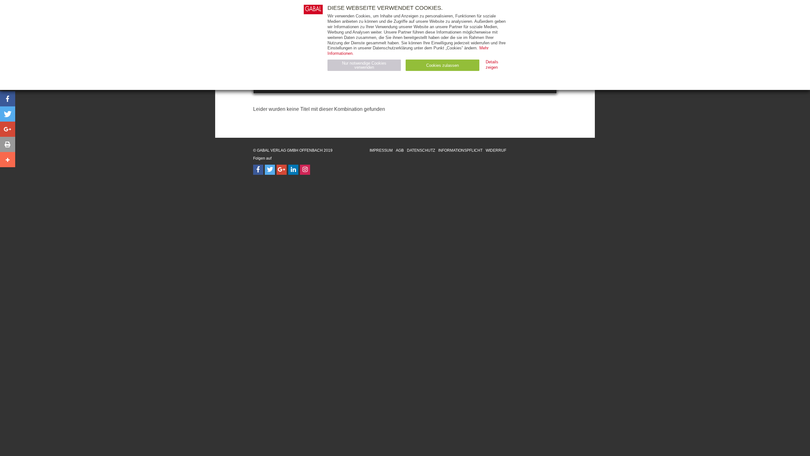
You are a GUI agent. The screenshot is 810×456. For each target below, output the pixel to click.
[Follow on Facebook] (258, 170)
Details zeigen (492, 65)
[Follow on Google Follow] (282, 170)
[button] (7, 98)
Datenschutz (421, 150)
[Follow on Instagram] (305, 170)
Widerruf (496, 150)
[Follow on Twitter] (270, 170)
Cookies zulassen (442, 65)
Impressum (381, 150)
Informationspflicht (460, 150)
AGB (400, 150)
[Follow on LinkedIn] (293, 170)
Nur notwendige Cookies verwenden (364, 65)
